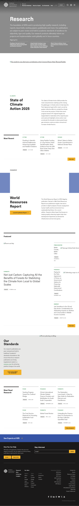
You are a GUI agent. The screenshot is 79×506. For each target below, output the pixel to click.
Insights (18, 476)
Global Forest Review (46, 413)
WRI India (59, 480)
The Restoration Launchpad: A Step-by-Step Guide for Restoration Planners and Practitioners (66, 396)
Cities (25, 137)
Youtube (64, 497)
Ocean (60, 137)
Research (24, 4)
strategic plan (7, 364)
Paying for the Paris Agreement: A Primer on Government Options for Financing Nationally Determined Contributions (58, 281)
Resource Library (71, 474)
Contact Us (72, 470)
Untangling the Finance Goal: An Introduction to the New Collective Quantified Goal (65, 416)
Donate (61, 5)
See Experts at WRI (12, 438)
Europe (26, 479)
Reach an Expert (37, 5)
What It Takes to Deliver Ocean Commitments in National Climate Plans (59, 44)
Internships (72, 482)
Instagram (51, 497)
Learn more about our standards (12, 372)
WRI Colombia (57, 478)
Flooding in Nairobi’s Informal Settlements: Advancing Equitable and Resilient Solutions (18, 44)
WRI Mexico (58, 484)
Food (24, 389)
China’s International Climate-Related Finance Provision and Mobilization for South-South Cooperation (47, 396)
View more (71, 159)
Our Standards (45, 5)
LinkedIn (54, 497)
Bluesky (59, 497)
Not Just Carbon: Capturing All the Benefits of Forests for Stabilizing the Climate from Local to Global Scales (23, 279)
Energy (56, 304)
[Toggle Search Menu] (67, 5)
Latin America (27, 482)
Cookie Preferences (70, 491)
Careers (73, 480)
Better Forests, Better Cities (56, 250)
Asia (26, 477)
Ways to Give (16, 457)
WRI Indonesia (57, 482)
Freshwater (58, 245)
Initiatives (18, 474)
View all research (70, 428)
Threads (56, 497)
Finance (56, 269)
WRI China (58, 476)
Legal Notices (72, 485)
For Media (73, 476)
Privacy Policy (72, 484)
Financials (73, 478)
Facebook (48, 497)
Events (73, 472)
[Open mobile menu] (74, 5)
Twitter (61, 497)
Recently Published (26, 5)
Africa (26, 475)
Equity (39, 477)
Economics (41, 475)
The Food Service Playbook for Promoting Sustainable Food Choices (30, 416)
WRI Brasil (58, 474)
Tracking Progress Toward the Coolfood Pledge (29, 394)
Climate (12, 96)
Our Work (27, 470)
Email (36, 451)
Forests (6, 271)
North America (27, 485)
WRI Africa (58, 472)
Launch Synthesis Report (20, 212)
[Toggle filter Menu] (71, 5)
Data (17, 472)
